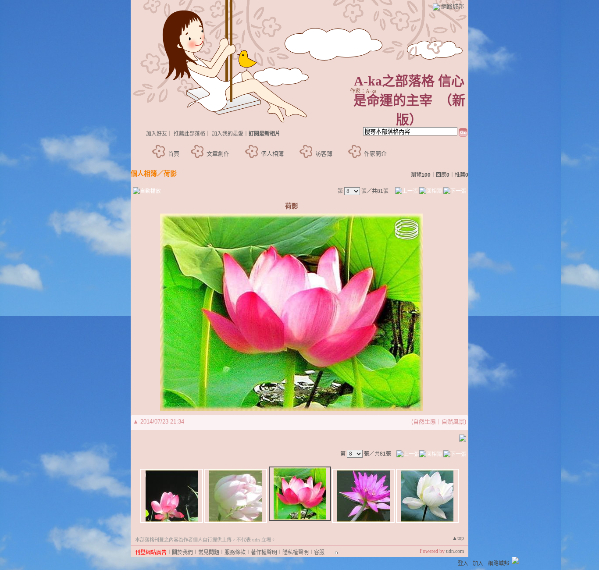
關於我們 (182, 552)
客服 (319, 552)
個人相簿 (272, 153)
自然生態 (424, 421)
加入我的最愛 (227, 134)
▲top (458, 538)
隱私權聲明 (295, 552)
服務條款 (235, 552)
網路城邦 (452, 6)
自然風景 (453, 421)
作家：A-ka (363, 91)
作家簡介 (375, 153)
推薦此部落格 (189, 134)
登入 (463, 563)
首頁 (173, 153)
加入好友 (156, 134)
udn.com (455, 551)
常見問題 (208, 552)
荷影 (170, 173)
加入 (478, 563)
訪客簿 (323, 153)
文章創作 (218, 153)
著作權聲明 (264, 552)
